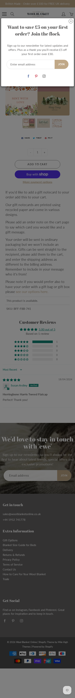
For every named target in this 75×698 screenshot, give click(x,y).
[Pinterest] (36, 76)
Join (61, 64)
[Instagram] (44, 76)
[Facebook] (28, 76)
